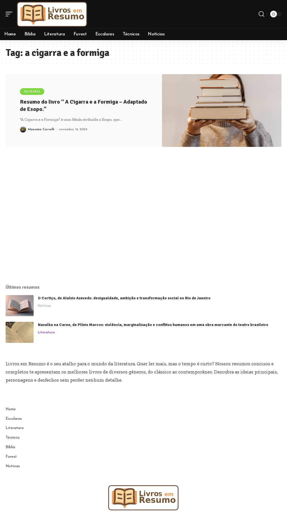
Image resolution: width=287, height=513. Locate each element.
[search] (261, 14)
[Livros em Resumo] (52, 14)
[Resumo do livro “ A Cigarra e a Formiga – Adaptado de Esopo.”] (221, 110)
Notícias (44, 305)
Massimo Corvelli (41, 129)
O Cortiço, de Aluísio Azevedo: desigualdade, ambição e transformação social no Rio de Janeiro (124, 298)
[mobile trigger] (10, 14)
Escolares (32, 91)
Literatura (46, 332)
